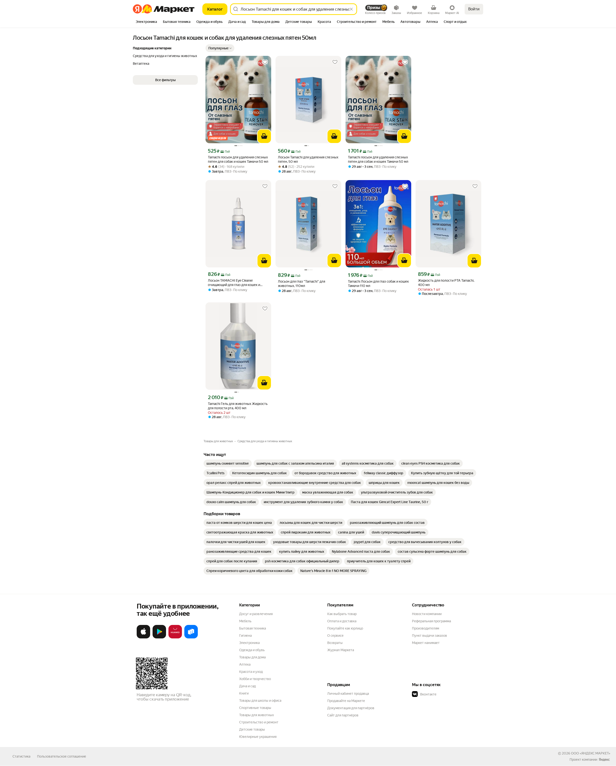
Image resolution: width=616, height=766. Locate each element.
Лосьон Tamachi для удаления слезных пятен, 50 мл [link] (308, 159)
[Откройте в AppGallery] (175, 637)
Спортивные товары (255, 708)
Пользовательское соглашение (61, 756)
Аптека (244, 664)
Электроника (249, 643)
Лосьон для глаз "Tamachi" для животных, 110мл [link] (301, 283)
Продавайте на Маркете (346, 701)
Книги (244, 693)
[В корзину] (264, 136)
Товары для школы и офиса (260, 700)
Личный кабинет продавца (348, 693)
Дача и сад (247, 686)
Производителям (425, 628)
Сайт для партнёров (343, 715)
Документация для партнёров (350, 708)
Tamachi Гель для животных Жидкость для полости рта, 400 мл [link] (238, 406)
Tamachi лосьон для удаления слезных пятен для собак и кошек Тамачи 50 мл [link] (238, 159)
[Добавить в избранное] (265, 62)
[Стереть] (351, 9)
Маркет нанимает (426, 643)
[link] (228, 463)
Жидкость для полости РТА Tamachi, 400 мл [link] (446, 283)
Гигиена (245, 635)
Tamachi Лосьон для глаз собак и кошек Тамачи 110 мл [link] (378, 283)
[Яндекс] (604, 759)
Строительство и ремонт (258, 722)
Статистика (21, 756)
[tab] (146, 22)
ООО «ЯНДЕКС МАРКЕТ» (590, 753)
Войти (474, 9)
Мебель (245, 621)
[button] (219, 48)
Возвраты (335, 643)
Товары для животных (256, 715)
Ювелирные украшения (257, 737)
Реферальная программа (431, 621)
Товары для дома (252, 657)
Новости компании (427, 614)
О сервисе (335, 635)
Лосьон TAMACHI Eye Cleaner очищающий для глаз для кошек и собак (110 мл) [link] (234, 283)
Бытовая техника (252, 628)
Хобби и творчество (255, 679)
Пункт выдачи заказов (429, 635)
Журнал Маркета (340, 650)
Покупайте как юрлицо (345, 628)
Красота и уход (251, 672)
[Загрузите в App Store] (143, 637)
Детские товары (252, 729)
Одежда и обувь (252, 650)
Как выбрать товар (342, 614)
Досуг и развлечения (256, 614)
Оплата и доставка (341, 621)
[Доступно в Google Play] (159, 637)
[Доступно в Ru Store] (191, 637)
